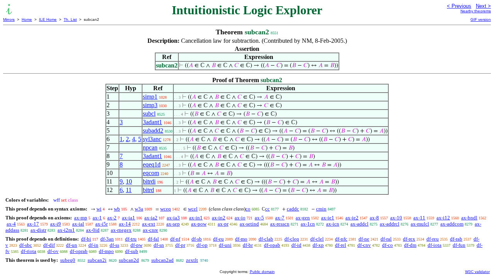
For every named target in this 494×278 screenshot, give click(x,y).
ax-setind (249, 224)
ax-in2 (218, 218)
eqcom (151, 173)
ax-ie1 (327, 218)
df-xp (318, 245)
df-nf (175, 239)
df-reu (432, 239)
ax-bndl (469, 218)
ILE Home (48, 19)
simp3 (150, 105)
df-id (296, 245)
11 (129, 190)
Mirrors (9, 19)
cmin (321, 209)
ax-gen (303, 218)
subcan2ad (162, 260)
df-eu (218, 239)
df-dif (49, 245)
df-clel (317, 239)
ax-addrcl (389, 224)
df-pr (180, 245)
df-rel (340, 245)
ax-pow (198, 224)
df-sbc (25, 245)
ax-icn (332, 224)
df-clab (266, 239)
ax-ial (78, 224)
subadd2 (153, 130)
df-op (202, 245)
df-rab (456, 239)
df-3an (107, 239)
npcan (150, 147)
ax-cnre (150, 230)
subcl (149, 113)
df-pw (136, 245)
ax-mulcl (420, 224)
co (247, 209)
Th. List (70, 19)
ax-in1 (196, 218)
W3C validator (477, 272)
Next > (483, 6)
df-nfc (341, 239)
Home (27, 19)
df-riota (28, 251)
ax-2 (112, 218)
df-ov (53, 251)
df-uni (225, 245)
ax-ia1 (128, 218)
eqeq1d (152, 164)
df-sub (131, 251)
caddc (293, 209)
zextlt (192, 260)
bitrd (148, 190)
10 (129, 181)
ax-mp (80, 218)
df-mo (241, 239)
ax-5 (259, 218)
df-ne (364, 239)
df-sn (159, 245)
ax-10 (396, 218)
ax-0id (93, 230)
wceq (165, 209)
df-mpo (106, 251)
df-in (93, 245)
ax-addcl (359, 224)
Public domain (262, 272)
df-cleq (291, 239)
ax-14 (125, 224)
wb (117, 209)
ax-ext (148, 224)
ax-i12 (443, 218)
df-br (248, 245)
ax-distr (38, 230)
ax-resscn (279, 224)
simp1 (150, 96)
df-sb (196, 239)
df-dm (410, 245)
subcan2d (129, 260)
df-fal (153, 239)
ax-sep (173, 224)
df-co (387, 245)
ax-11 (419, 218)
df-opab (272, 245)
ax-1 (97, 218)
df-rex (409, 239)
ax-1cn (308, 224)
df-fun (459, 245)
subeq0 (67, 260)
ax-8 (374, 218)
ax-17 (33, 224)
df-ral (386, 239)
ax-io (240, 218)
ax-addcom (452, 224)
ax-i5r (101, 224)
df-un (71, 245)
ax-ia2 (150, 218)
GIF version (480, 19)
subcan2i (97, 260)
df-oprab (79, 251)
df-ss (114, 245)
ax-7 (279, 218)
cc (267, 209)
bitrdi (149, 181)
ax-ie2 (352, 218)
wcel (193, 209)
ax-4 (11, 224)
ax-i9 (55, 224)
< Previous (459, 6)
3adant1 (152, 122)
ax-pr (223, 224)
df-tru (131, 239)
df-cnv (364, 245)
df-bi (86, 239)
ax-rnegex (121, 230)
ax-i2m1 (66, 230)
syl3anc (152, 139)
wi (99, 209)
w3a (139, 209)
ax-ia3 (173, 218)
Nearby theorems (475, 11)
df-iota (435, 245)
